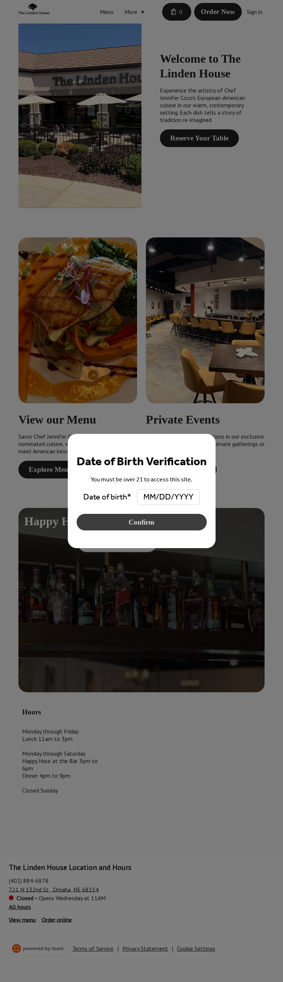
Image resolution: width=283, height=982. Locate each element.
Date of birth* (107, 497)
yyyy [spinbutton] (183, 497)
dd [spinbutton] (165, 497)
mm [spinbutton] (149, 497)
